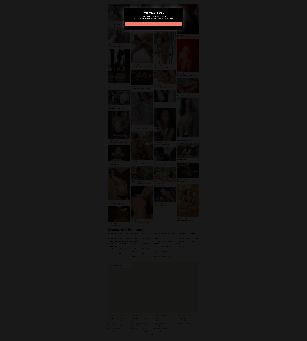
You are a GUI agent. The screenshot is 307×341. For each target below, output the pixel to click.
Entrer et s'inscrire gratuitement (153, 24)
